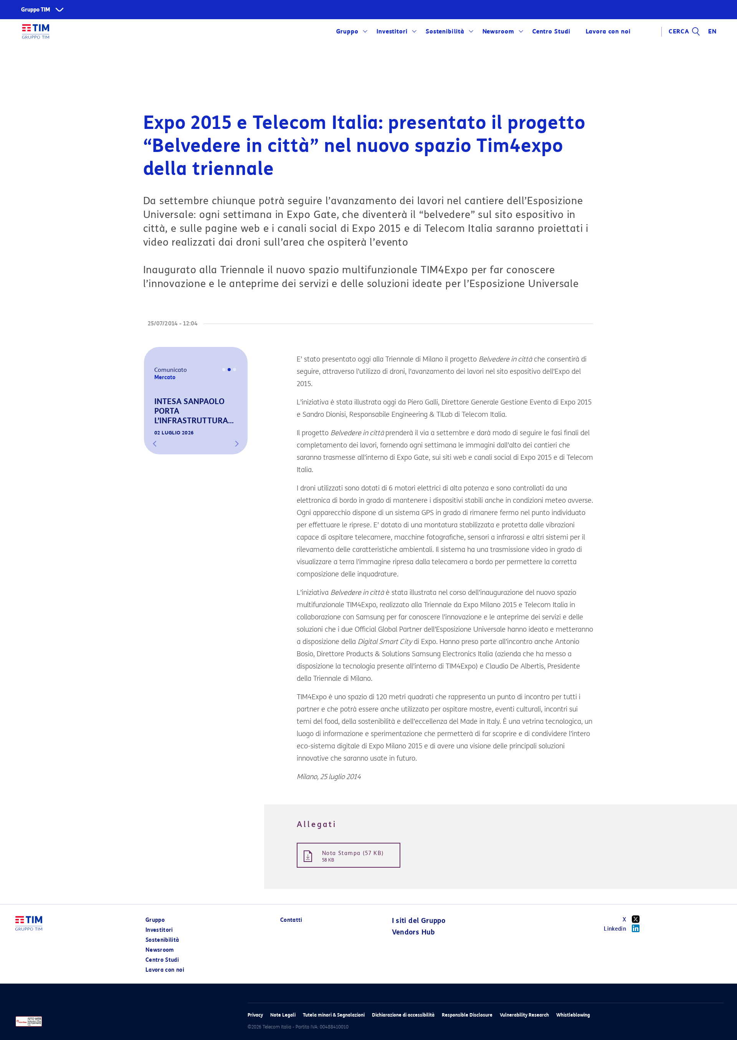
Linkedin (615, 929)
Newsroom (499, 31)
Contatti (291, 920)
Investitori (392, 31)
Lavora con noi (164, 970)
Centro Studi (162, 960)
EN (712, 31)
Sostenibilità (445, 31)
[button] (155, 444)
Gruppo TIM (35, 10)
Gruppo (347, 31)
